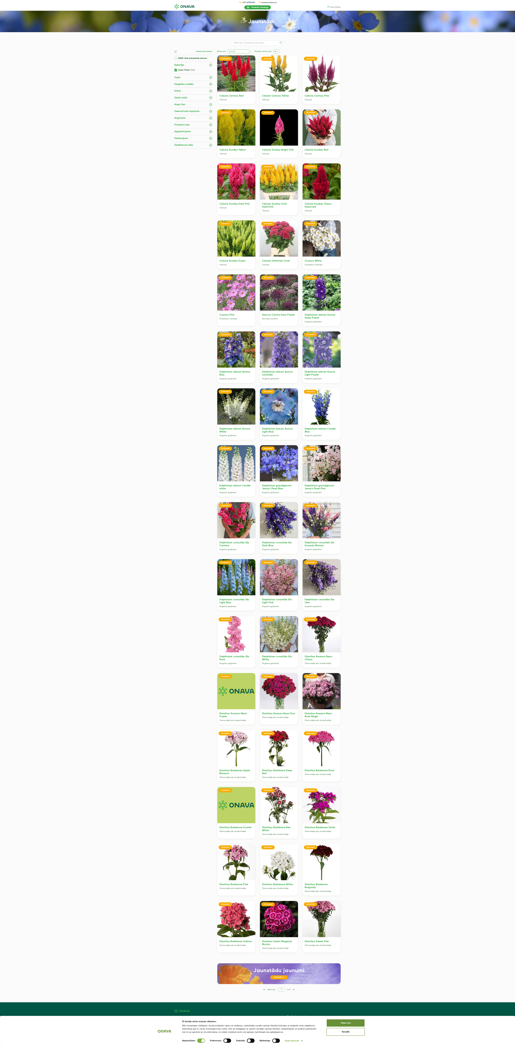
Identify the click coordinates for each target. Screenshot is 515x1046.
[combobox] (239, 51)
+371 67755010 (248, 2)
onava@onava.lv (269, 2)
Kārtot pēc (221, 51)
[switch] (227, 1040)
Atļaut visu (346, 1023)
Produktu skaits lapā (263, 51)
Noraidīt (345, 1032)
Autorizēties (335, 7)
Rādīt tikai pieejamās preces (192, 58)
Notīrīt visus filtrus (204, 51)
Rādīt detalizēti (292, 1041)
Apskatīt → (279, 977)
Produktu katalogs (259, 7)
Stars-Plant (186, 70)
